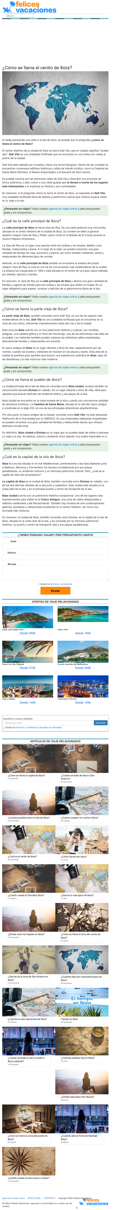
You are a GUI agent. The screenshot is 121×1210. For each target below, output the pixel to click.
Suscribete (101, 722)
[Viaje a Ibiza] (83, 613)
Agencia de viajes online (13, 1198)
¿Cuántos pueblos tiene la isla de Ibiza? (29, 817)
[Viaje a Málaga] (27, 686)
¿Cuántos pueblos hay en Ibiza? (78, 1057)
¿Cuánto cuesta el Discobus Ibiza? (26, 895)
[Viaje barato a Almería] (83, 689)
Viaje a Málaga (8, 698)
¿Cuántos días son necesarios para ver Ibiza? (81, 978)
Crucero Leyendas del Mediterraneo (73, 664)
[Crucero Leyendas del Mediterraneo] (83, 658)
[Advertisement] (55, 42)
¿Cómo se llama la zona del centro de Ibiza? (80, 935)
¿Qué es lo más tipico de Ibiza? (77, 895)
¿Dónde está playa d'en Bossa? (77, 1096)
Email (13, 541)
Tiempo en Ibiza (69, 1019)
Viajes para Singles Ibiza (12, 629)
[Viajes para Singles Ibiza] (27, 622)
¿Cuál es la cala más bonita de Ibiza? (27, 1019)
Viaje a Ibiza (63, 629)
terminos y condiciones (26, 727)
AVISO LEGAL (34, 1198)
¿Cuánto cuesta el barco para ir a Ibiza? (28, 1178)
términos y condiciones (61, 583)
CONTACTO (49, 1198)
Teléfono (11, 552)
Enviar (55, 590)
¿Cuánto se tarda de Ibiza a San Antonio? (78, 777)
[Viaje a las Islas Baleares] (27, 655)
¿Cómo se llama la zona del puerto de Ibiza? (28, 1137)
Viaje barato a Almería (67, 698)
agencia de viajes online (63, 208)
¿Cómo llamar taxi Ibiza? (74, 856)
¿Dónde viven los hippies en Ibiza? (26, 934)
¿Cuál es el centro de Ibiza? (22, 856)
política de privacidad (52, 727)
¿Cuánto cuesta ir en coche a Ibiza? (79, 817)
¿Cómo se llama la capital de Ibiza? (26, 775)
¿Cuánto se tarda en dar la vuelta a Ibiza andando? (26, 1059)
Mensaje (12, 564)
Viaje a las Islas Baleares (13, 664)
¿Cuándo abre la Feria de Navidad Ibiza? (79, 1137)
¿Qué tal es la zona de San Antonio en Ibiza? (28, 978)
